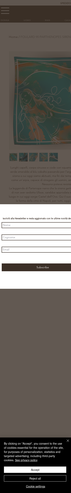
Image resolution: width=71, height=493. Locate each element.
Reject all (35, 478)
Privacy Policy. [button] (58, 258)
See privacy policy (26, 460)
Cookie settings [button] (35, 486)
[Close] (65, 443)
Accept (35, 470)
